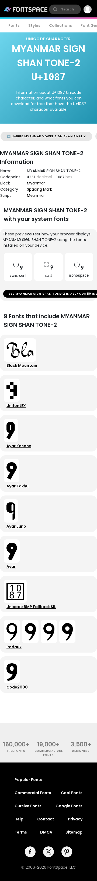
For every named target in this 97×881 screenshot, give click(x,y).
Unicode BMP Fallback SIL (31, 606)
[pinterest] (66, 851)
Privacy (75, 819)
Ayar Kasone (18, 446)
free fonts (16, 751)
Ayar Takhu (17, 486)
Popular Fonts (28, 779)
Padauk (14, 647)
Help (19, 819)
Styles (34, 25)
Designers (80, 751)
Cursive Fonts (28, 806)
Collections (60, 25)
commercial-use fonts (48, 753)
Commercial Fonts (33, 792)
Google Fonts (69, 806)
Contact (45, 819)
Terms (21, 832)
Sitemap (73, 832)
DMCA (46, 832)
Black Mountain (21, 365)
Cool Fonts (71, 792)
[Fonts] (26, 9)
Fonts (14, 25)
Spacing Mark (39, 189)
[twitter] (48, 851)
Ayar (11, 566)
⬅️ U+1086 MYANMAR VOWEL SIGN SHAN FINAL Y (46, 136)
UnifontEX (16, 405)
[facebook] (30, 851)
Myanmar (36, 183)
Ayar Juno (16, 526)
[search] (65, 9)
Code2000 (17, 687)
